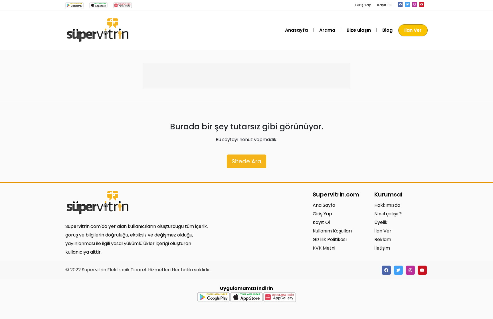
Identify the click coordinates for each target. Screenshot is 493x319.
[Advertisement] (246, 76)
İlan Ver (413, 30)
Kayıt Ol (384, 5)
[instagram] (414, 4)
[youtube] (421, 4)
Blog (387, 30)
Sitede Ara (246, 161)
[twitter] (407, 4)
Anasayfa (296, 30)
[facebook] (400, 4)
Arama (327, 30)
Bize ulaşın (359, 30)
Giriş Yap (363, 5)
